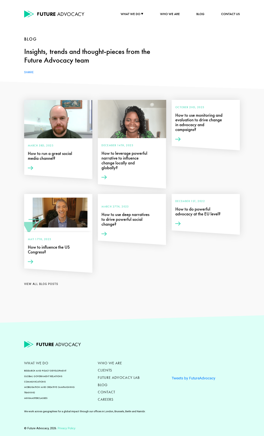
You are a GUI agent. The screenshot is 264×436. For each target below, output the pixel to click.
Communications (35, 381)
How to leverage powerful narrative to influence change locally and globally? (124, 160)
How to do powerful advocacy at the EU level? (198, 211)
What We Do (130, 14)
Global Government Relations (43, 376)
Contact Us (230, 14)
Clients (105, 370)
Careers (105, 399)
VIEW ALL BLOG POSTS (41, 284)
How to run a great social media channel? (50, 156)
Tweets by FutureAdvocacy (193, 378)
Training (29, 392)
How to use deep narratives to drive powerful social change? (125, 219)
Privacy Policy (66, 428)
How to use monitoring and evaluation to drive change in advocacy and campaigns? (198, 122)
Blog (200, 14)
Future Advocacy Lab (119, 377)
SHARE (29, 72)
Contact (106, 392)
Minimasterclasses (35, 398)
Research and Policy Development (45, 370)
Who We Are (170, 14)
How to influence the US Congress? (49, 249)
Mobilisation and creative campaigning (49, 387)
